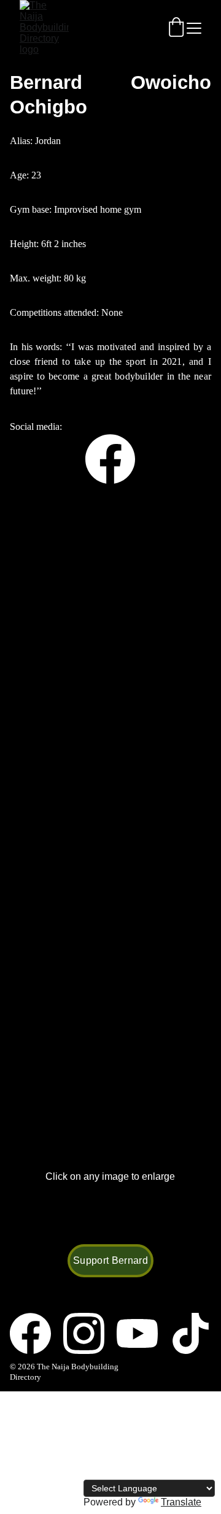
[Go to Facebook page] (110, 459)
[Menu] (194, 28)
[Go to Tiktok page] (190, 1333)
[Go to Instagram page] (90, 1333)
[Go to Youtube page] (143, 1333)
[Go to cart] (176, 28)
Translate (181, 1502)
